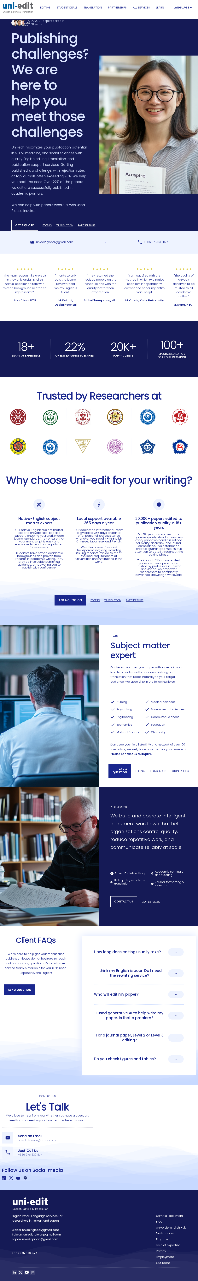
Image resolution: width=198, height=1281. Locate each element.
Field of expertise (168, 1245)
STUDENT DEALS (67, 7)
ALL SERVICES (141, 7)
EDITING (45, 7)
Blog (159, 1221)
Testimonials (165, 1233)
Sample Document (169, 1216)
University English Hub (171, 1227)
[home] (18, 7)
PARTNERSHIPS (117, 7)
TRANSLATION (93, 7)
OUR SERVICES (151, 901)
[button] (161, 7)
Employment (165, 1257)
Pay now (162, 1239)
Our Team (163, 1263)
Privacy (161, 1251)
